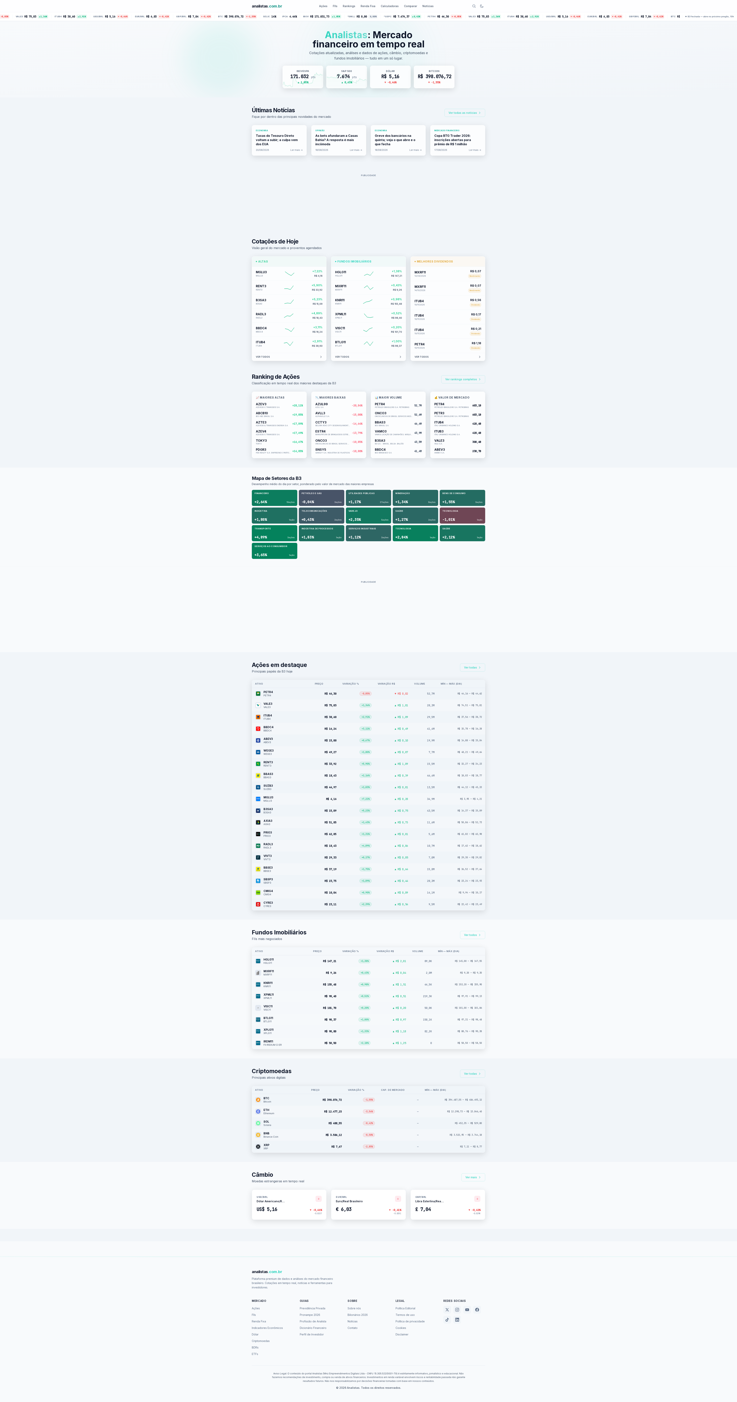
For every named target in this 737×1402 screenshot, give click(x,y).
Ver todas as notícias (463, 112)
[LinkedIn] (457, 1320)
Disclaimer (402, 1334)
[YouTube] (467, 1310)
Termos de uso (405, 1314)
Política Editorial (405, 1308)
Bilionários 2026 (358, 1314)
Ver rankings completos (461, 379)
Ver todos (470, 935)
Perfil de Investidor (312, 1334)
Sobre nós (354, 1308)
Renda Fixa (368, 6)
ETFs (255, 1354)
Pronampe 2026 (310, 1314)
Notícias (428, 6)
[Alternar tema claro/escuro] (481, 6)
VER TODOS (263, 356)
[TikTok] (447, 1320)
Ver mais (471, 1177)
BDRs (255, 1347)
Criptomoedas (261, 1341)
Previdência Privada (312, 1308)
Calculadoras (390, 6)
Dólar (255, 1334)
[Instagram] (457, 1310)
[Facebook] (477, 1310)
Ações (323, 6)
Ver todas (470, 667)
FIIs (335, 6)
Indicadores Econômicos (267, 1327)
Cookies (401, 1327)
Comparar (410, 6)
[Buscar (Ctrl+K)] (474, 6)
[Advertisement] (368, 205)
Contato (353, 1327)
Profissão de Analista (313, 1321)
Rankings (349, 6)
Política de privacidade (410, 1321)
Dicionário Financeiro (313, 1327)
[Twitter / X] (447, 1310)
